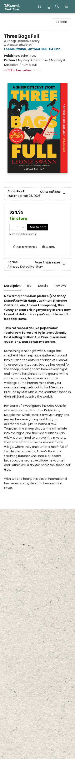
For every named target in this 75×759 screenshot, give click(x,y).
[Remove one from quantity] (12, 227)
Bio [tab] (29, 286)
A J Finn (54, 49)
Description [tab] (12, 286)
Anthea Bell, (38, 49)
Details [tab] (43, 286)
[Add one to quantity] (23, 227)
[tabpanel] (37, 397)
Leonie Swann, (16, 49)
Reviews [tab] (60, 286)
